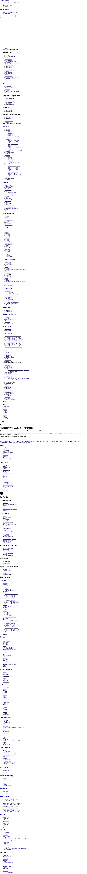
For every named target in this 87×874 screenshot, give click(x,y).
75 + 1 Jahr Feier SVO (10, 56)
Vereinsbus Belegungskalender (12, 63)
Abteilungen (8, 365)
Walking (7, 265)
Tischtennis (7, 138)
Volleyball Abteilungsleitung (14, 140)
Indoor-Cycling (8, 185)
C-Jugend (7, 236)
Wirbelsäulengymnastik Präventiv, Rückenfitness (15, 269)
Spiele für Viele (8, 356)
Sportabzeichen (8, 62)
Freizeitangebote (8, 213)
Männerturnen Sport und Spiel (11, 194)
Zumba (6, 197)
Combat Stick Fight (9, 319)
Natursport (6, 307)
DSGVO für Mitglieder (10, 391)
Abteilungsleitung (9, 230)
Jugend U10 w (11, 134)
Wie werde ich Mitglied (10, 101)
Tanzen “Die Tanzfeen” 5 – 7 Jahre (13, 336)
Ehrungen (7, 117)
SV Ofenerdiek (6, 401)
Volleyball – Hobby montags (14, 147)
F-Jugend (7, 240)
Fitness (5, 182)
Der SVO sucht (8, 368)
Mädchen (7, 233)
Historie (7, 55)
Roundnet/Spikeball (9, 152)
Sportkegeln (7, 326)
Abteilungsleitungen (9, 60)
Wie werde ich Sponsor (10, 98)
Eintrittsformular (8, 110)
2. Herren (10, 133)
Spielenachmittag (9, 220)
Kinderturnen (8, 354)
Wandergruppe (8, 310)
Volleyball (7, 139)
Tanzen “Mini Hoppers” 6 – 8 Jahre (13, 337)
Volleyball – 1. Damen (13, 144)
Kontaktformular (9, 383)
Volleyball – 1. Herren (13, 141)
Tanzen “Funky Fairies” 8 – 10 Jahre (13, 338)
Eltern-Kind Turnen (9, 352)
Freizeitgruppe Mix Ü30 (13, 136)
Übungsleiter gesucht (12, 371)
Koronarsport (8, 263)
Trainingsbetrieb (8, 367)
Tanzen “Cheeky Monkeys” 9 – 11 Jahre (14, 339)
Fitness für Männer (12, 193)
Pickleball (7, 153)
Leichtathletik (8, 288)
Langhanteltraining (9, 186)
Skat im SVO (8, 218)
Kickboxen (7, 318)
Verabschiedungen (9, 118)
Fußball (5, 228)
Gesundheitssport (9, 259)
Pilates (6, 267)
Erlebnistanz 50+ (9, 273)
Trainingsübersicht (9, 66)
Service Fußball (8, 243)
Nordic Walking (8, 264)
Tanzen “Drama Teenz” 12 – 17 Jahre (13, 340)
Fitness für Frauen (12, 192)
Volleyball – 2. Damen (13, 145)
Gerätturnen (8, 355)
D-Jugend (7, 238)
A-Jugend (7, 234)
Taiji (6, 271)
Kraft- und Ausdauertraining (11, 296)
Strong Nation (8, 190)
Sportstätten (7, 89)
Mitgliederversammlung (10, 61)
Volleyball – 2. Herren (13, 142)
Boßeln (7, 216)
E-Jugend (7, 239)
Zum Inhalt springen (4, 0)
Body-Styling (8, 187)
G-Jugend (7, 241)
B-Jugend (7, 235)
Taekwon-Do (8, 317)
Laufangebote (11, 293)
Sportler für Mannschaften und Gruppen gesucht (18, 370)
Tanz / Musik (7, 333)
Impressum (7, 388)
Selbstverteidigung (9, 314)
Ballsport (6, 126)
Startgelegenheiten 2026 (13, 294)
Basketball (7, 130)
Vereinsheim (8, 86)
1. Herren (10, 131)
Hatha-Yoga (8, 262)
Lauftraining (10, 292)
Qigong (7, 270)
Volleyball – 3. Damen (13, 146)
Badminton (7, 129)
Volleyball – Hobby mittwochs (14, 148)
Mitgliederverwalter (9, 384)
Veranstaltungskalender (10, 65)
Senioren (7, 196)
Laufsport (7, 291)
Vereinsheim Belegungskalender (12, 87)
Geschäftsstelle (8, 59)
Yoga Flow (7, 188)
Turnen (5, 350)
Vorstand (7, 57)
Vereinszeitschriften (9, 67)
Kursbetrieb (7, 366)
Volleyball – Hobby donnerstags (15, 150)
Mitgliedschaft (8, 99)
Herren (6, 232)
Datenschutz (8, 389)
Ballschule (7, 151)
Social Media (4, 9)
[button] (1, 493)
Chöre (6, 217)
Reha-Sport (7, 268)
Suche (1, 15)
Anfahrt (7, 386)
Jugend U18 (10, 135)
